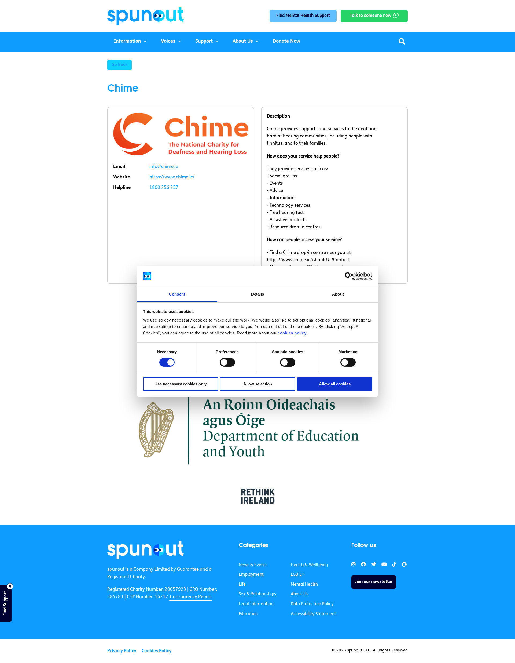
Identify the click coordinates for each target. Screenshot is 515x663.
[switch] (227, 362)
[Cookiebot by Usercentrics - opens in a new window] (348, 276)
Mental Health (304, 584)
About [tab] (338, 294)
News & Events (253, 565)
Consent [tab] (177, 294)
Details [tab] (257, 294)
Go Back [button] (119, 65)
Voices (168, 41)
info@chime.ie (163, 167)
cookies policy (292, 333)
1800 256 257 (163, 187)
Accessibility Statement (313, 614)
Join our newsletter (374, 582)
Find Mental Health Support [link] (303, 16)
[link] (145, 550)
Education (248, 614)
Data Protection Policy (312, 604)
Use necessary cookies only (180, 384)
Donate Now (286, 41)
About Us (243, 41)
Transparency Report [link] (190, 597)
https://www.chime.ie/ (171, 177)
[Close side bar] (10, 586)
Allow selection (257, 384)
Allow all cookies (335, 384)
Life (242, 584)
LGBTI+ (297, 575)
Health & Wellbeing (309, 565)
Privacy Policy (121, 651)
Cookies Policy (156, 651)
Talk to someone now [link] (370, 16)
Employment (251, 575)
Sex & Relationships (257, 594)
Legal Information (256, 604)
